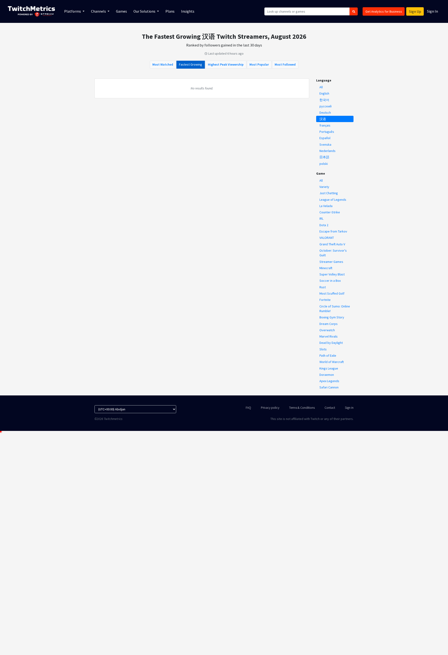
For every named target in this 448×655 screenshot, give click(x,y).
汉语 (322, 119)
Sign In (432, 11)
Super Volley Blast (332, 274)
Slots (323, 349)
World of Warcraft (331, 362)
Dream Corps (328, 324)
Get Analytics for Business (383, 11)
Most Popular (259, 64)
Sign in (349, 407)
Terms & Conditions (302, 407)
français (324, 125)
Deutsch (325, 112)
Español (324, 138)
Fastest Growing (190, 64)
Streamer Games (331, 262)
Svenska (325, 144)
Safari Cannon (329, 387)
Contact (330, 407)
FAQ (248, 407)
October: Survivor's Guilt (333, 252)
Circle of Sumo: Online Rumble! (334, 308)
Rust (322, 287)
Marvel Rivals (328, 336)
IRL (321, 218)
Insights (187, 11)
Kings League (328, 368)
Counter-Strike (329, 212)
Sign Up (415, 11)
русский (325, 106)
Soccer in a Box (330, 280)
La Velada (325, 206)
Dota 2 (323, 225)
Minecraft (325, 268)
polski (323, 164)
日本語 (324, 157)
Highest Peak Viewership (226, 64)
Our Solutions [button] (144, 11)
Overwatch (327, 330)
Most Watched (162, 64)
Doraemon (326, 375)
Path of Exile (327, 355)
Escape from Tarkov (333, 231)
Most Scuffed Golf (331, 293)
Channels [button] (99, 11)
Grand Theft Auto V (332, 244)
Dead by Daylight (331, 343)
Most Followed (285, 64)
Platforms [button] (73, 11)
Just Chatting (328, 193)
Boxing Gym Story (331, 317)
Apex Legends (329, 381)
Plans (170, 11)
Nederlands (327, 151)
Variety (324, 187)
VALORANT (326, 238)
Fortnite (325, 300)
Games (121, 11)
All (321, 87)
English (324, 93)
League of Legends (332, 199)
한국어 (324, 100)
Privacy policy (270, 407)
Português (326, 132)
